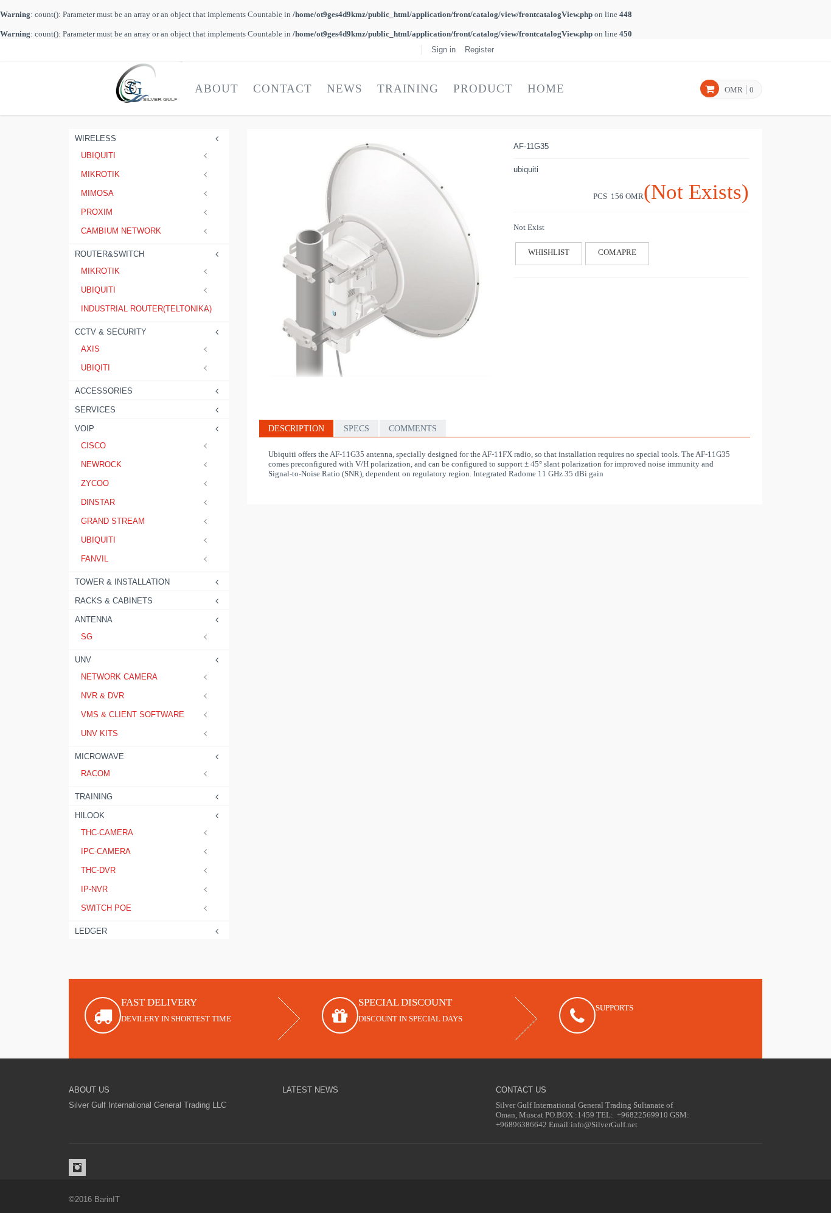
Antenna (94, 619)
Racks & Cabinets (114, 600)
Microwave (99, 756)
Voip (84, 428)
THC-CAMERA (107, 832)
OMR (734, 89)
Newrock (101, 464)
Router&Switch (109, 254)
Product (483, 88)
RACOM (95, 773)
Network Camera (119, 676)
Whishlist (548, 252)
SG (86, 636)
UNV (83, 659)
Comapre (617, 252)
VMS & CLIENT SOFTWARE (132, 714)
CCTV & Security (111, 331)
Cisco (93, 445)
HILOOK (90, 815)
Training (408, 88)
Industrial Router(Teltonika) (146, 308)
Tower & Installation (122, 581)
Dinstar (98, 502)
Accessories (104, 390)
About (216, 88)
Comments (413, 428)
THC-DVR (98, 870)
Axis (90, 348)
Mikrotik (100, 174)
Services (95, 409)
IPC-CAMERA (106, 851)
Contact (282, 88)
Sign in (443, 49)
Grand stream (113, 521)
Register (479, 49)
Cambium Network (121, 230)
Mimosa (97, 193)
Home (546, 88)
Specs (356, 428)
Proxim (97, 212)
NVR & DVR (102, 695)
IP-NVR (94, 889)
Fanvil (94, 558)
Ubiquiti (98, 155)
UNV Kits (99, 733)
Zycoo (95, 483)
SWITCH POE (106, 907)
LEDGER (91, 931)
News (345, 88)
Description (296, 428)
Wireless (95, 138)
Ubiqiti (95, 367)
